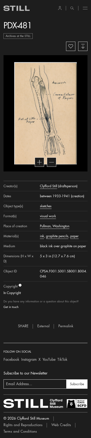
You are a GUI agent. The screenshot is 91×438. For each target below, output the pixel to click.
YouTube (49, 359)
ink (42, 236)
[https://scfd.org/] (77, 403)
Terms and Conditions (20, 431)
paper (74, 236)
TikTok (62, 359)
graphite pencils (57, 236)
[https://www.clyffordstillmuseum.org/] (33, 403)
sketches (46, 206)
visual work (48, 216)
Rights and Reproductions (23, 425)
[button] (60, 8)
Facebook (11, 359)
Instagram (29, 359)
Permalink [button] (65, 326)
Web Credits (61, 425)
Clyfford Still (48, 186)
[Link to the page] (17, 8)
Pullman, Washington (54, 226)
